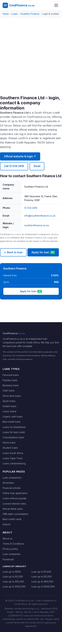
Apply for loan (42, 252)
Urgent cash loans (12, 416)
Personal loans (11, 375)
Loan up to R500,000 (43, 586)
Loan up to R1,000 (41, 571)
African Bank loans (13, 508)
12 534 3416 (30, 207)
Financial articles (12, 488)
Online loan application (15, 493)
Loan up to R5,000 (41, 576)
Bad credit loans (12, 421)
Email (37, 166)
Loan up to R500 (12, 571)
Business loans (11, 385)
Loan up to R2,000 (13, 576)
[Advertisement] (31, 62)
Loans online (9, 411)
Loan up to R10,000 (13, 581)
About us (7, 538)
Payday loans (10, 380)
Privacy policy (10, 548)
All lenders (8, 482)
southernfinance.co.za (36, 225)
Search (6, 524)
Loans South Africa (13, 453)
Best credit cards (12, 519)
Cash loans (9, 390)
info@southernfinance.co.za (39, 215)
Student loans (10, 447)
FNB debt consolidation (15, 514)
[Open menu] (56, 5)
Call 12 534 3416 (14, 166)
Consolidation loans (13, 437)
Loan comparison (12, 477)
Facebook (8, 559)
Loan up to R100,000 (14, 586)
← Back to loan (13, 252)
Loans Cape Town (13, 458)
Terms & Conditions (13, 543)
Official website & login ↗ (20, 156)
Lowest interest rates (14, 503)
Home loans (9, 442)
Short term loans (12, 395)
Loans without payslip (14, 498)
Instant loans (9, 406)
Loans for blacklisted (14, 427)
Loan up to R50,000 (42, 581)
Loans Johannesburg (14, 463)
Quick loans (9, 401)
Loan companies (12, 554)
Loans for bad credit (14, 432)
